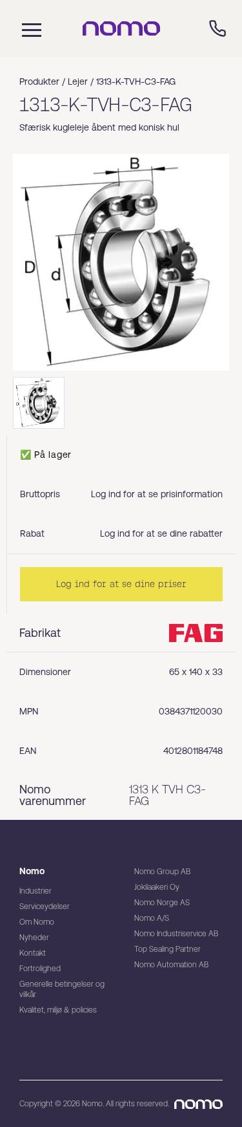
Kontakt (32, 953)
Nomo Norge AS (162, 902)
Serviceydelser (44, 906)
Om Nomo (36, 922)
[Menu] (28, 28)
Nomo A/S (151, 918)
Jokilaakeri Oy (156, 887)
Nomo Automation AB (171, 964)
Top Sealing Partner (167, 949)
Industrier (35, 891)
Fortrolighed (40, 968)
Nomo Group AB (162, 871)
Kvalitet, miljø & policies (58, 1009)
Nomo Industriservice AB (176, 933)
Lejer (78, 81)
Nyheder (34, 937)
